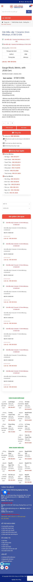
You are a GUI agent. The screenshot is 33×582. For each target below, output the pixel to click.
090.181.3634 (16, 173)
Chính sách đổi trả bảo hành (9, 532)
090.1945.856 (15, 190)
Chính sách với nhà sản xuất (9, 548)
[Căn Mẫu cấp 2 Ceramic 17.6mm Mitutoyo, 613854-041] (16, 351)
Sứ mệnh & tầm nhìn (7, 550)
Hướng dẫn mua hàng (8, 526)
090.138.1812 (11, 480)
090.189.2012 (16, 159)
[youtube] (6, 568)
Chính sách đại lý (6, 546)
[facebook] (2, 568)
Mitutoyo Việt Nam (7, 561)
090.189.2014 (16, 162)
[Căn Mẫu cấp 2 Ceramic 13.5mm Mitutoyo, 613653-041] (16, 245)
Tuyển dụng (5, 544)
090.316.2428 (14, 170)
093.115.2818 (16, 168)
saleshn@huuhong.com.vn (12, 508)
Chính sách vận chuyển (8, 530)
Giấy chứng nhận (6, 542)
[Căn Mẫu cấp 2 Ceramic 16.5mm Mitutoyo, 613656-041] (16, 309)
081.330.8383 (5, 518)
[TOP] (27, 572)
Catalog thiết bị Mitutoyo (8, 557)
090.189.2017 (15, 157)
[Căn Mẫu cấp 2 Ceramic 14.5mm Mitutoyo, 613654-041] (16, 266)
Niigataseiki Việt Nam (7, 559)
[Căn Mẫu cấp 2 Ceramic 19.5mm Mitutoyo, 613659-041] (16, 372)
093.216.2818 (16, 165)
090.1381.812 (14, 187)
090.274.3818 (15, 184)
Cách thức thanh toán (8, 528)
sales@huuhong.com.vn (11, 497)
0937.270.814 (12, 516)
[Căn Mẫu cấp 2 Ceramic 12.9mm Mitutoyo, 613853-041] (16, 224)
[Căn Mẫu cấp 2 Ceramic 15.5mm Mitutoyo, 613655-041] (16, 287)
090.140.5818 (15, 181)
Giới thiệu (4, 540)
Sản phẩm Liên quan (16, 217)
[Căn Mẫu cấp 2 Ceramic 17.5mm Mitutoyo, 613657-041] (16, 330)
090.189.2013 (15, 179)
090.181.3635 (28, 470)
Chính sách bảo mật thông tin (10, 534)
